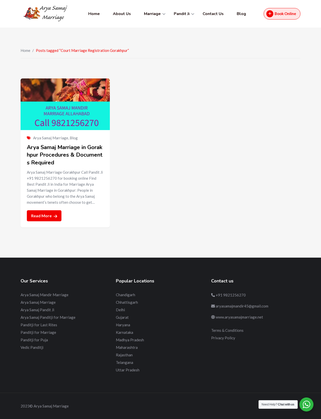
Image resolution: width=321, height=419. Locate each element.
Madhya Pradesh (130, 340)
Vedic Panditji (32, 347)
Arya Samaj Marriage (50, 138)
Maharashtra (127, 347)
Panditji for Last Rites (39, 325)
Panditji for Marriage (38, 332)
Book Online (285, 13)
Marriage (152, 14)
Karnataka (124, 332)
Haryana (123, 325)
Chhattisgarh (127, 302)
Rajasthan (124, 355)
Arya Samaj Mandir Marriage (44, 294)
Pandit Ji (182, 14)
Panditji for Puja (34, 340)
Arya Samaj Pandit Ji (37, 309)
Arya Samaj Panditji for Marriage (48, 317)
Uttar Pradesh (127, 370)
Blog (241, 14)
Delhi (120, 309)
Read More (41, 215)
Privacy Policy (223, 338)
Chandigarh (125, 294)
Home (94, 14)
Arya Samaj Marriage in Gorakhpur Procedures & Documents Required (65, 155)
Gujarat (122, 317)
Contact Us (213, 14)
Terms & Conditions (227, 330)
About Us (122, 14)
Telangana (124, 362)
